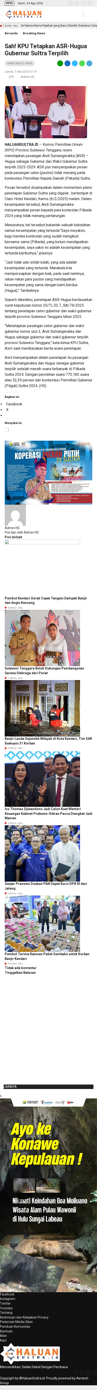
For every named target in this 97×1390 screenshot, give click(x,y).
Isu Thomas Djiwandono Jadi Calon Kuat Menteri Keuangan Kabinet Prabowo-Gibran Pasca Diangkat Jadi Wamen (48, 813)
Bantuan (6, 1331)
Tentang (6, 1313)
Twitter (5, 1303)
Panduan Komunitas (15, 1326)
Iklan (3, 1336)
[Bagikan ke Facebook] (67, 63)
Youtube (6, 1308)
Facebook (7, 1294)
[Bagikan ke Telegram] (89, 63)
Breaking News (34, 33)
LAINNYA (10, 1087)
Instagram (7, 1299)
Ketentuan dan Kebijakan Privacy (24, 1317)
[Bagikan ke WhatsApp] (82, 63)
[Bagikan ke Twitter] (74, 63)
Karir (3, 1340)
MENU (9, 3)
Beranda (11, 33)
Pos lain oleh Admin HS (22, 532)
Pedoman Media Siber (16, 1322)
